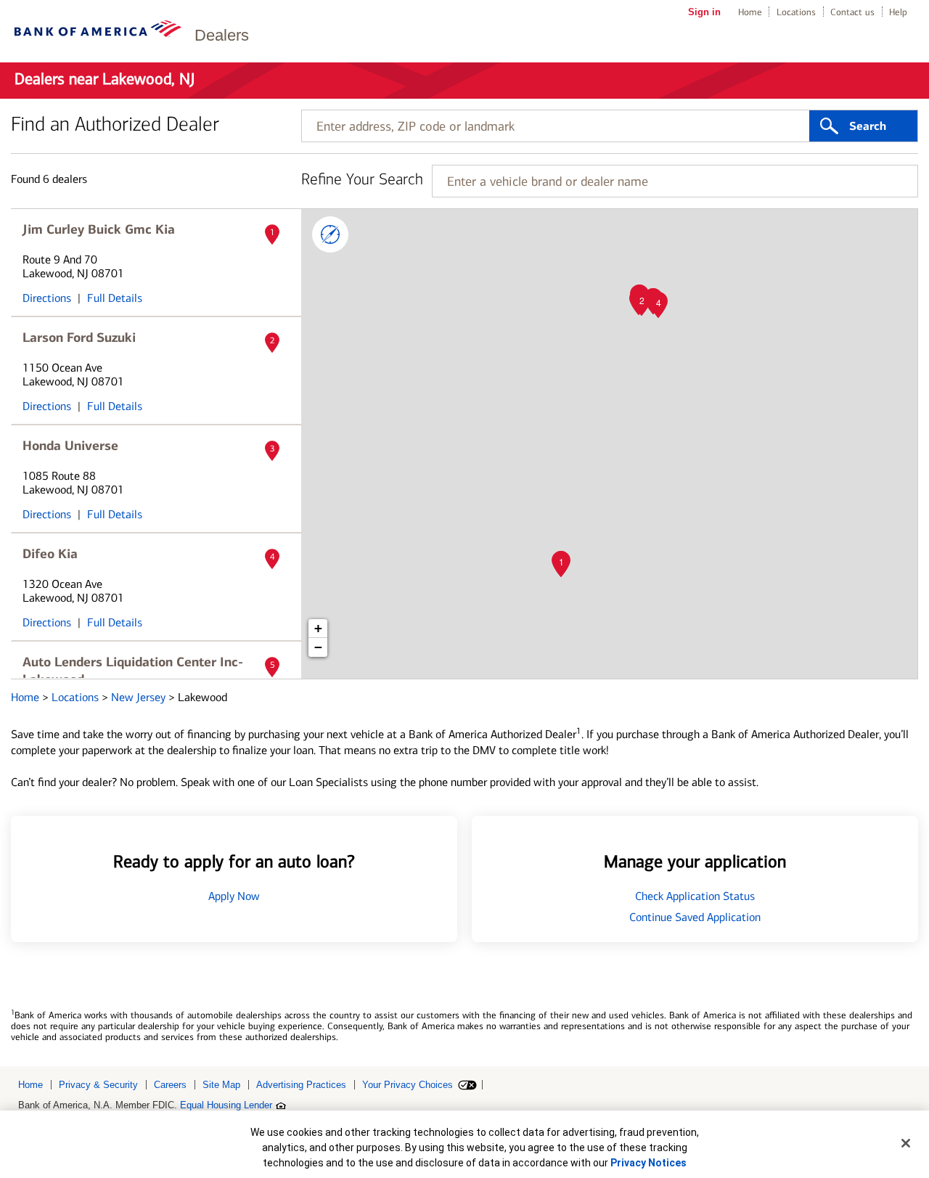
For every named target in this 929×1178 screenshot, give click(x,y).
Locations (796, 12)
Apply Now (234, 896)
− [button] (318, 647)
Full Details (114, 298)
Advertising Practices (301, 1084)
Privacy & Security (98, 1084)
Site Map (221, 1084)
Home (750, 12)
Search (867, 126)
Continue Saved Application (695, 917)
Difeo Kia (50, 554)
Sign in (704, 12)
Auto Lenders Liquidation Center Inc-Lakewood (132, 670)
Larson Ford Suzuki (79, 337)
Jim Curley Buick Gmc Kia (98, 229)
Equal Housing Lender (226, 1105)
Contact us (852, 12)
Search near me (330, 234)
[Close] (906, 1143)
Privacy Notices (648, 1163)
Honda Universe (70, 446)
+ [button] (318, 628)
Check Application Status (695, 896)
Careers (170, 1084)
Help (898, 12)
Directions (46, 298)
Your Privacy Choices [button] (407, 1084)
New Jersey (139, 697)
